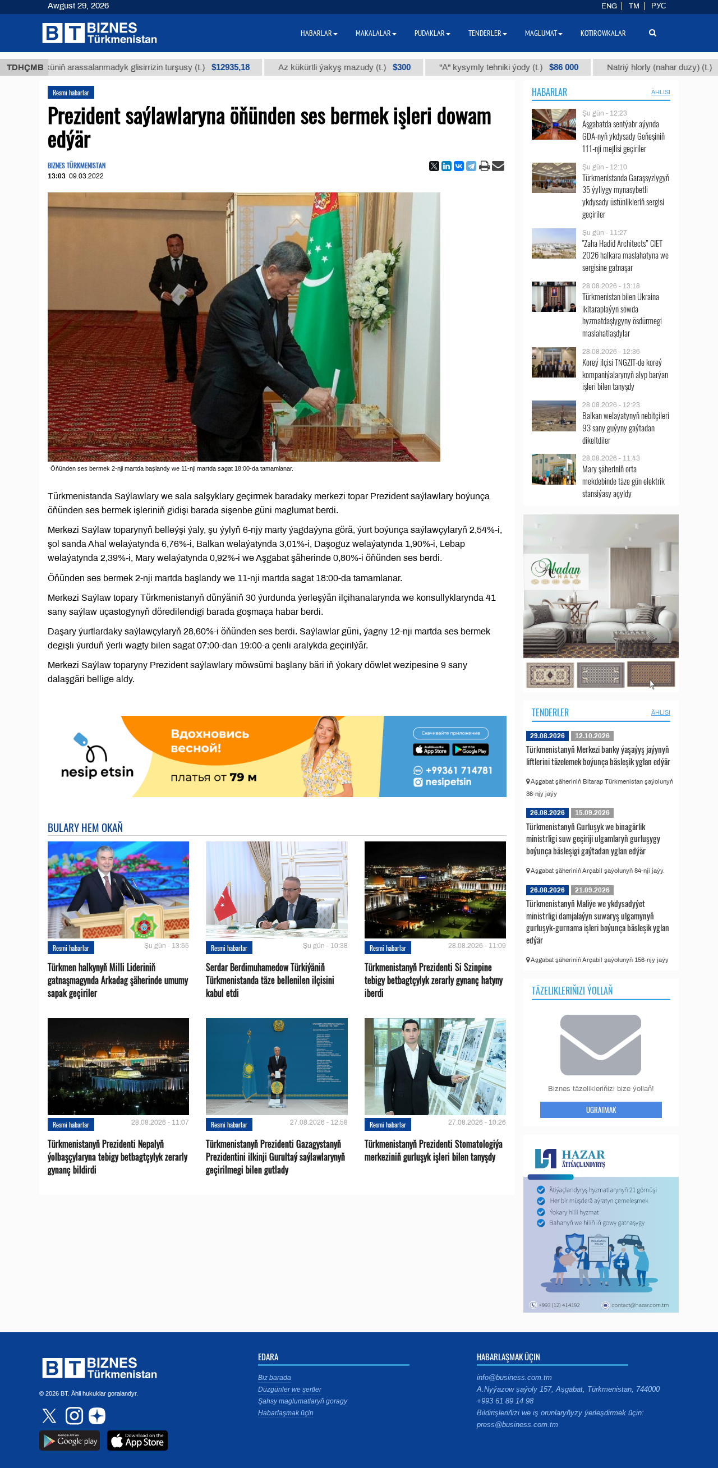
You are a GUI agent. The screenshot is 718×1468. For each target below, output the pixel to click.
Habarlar (549, 92)
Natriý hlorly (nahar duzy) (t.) (603, 67)
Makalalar (373, 33)
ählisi (660, 92)
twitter (50, 1416)
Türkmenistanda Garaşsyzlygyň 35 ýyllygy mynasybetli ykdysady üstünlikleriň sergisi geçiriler (625, 196)
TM (634, 6)
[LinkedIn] (446, 166)
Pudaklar (430, 33)
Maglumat (541, 33)
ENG (609, 6)
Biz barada (274, 1378)
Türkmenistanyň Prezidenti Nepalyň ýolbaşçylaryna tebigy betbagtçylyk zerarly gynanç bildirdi (117, 1157)
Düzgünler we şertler (289, 1389)
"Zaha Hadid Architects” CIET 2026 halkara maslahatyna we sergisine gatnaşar (625, 255)
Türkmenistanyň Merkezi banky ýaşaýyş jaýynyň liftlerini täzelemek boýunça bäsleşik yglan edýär (598, 755)
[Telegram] (471, 166)
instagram (73, 1416)
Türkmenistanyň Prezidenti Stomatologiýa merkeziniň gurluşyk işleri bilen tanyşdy (434, 1150)
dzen (95, 1416)
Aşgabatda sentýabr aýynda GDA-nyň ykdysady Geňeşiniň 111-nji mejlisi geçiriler (623, 136)
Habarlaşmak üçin (286, 1413)
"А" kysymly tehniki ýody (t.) (442, 67)
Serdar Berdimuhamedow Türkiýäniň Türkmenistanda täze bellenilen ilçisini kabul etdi (270, 980)
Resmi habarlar (71, 92)
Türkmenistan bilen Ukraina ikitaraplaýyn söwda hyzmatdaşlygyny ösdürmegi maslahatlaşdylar (622, 315)
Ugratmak (601, 1109)
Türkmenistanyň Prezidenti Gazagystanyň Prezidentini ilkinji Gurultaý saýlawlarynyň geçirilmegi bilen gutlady (275, 1157)
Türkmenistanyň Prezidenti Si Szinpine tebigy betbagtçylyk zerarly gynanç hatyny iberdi (434, 980)
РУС (658, 6)
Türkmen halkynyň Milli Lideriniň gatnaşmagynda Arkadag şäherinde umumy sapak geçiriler (118, 980)
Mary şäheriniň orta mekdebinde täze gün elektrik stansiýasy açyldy (623, 481)
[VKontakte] (459, 166)
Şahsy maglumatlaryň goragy (302, 1401)
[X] (434, 166)
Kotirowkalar (603, 33)
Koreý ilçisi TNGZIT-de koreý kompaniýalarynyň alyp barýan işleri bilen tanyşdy (625, 374)
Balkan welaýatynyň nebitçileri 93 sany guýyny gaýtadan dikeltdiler (625, 427)
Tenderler (550, 712)
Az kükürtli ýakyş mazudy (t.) (278, 67)
